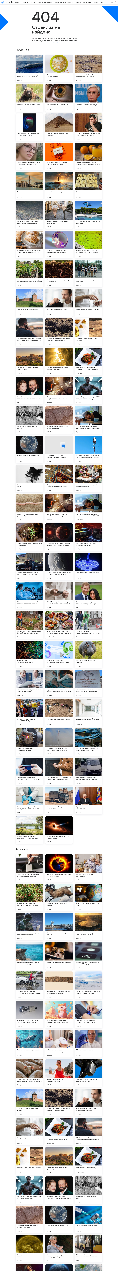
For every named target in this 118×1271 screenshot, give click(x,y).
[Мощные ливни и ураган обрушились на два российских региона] (29, 1131)
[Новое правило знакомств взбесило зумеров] (59, 1219)
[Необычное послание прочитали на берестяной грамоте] (59, 1131)
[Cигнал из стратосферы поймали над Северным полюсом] (88, 1131)
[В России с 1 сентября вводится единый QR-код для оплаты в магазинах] (88, 1102)
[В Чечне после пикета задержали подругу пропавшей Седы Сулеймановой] (29, 156)
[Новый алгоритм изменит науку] (88, 566)
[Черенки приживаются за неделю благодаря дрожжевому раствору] (29, 273)
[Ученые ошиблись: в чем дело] (29, 449)
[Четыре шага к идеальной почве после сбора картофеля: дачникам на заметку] (59, 332)
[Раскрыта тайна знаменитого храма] (29, 303)
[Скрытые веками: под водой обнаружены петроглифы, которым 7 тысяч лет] (29, 215)
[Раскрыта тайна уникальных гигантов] (88, 654)
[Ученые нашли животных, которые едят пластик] (59, 273)
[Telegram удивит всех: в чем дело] (88, 303)
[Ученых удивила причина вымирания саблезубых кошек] (29, 830)
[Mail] (2, 2)
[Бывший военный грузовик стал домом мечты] (59, 800)
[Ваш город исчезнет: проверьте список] (88, 1044)
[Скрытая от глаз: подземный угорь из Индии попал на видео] (29, 508)
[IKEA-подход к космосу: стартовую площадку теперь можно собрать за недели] (88, 976)
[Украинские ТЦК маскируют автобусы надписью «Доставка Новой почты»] (88, 771)
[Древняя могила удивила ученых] (29, 98)
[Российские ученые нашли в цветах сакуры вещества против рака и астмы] (88, 859)
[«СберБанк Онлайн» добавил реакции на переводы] (29, 976)
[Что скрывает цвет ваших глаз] (59, 98)
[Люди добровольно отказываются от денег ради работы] (59, 888)
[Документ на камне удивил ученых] (29, 420)
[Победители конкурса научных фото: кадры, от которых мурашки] (59, 859)
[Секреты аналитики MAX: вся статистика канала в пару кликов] (88, 830)
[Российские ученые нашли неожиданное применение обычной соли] (59, 244)
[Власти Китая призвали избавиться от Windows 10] (59, 449)
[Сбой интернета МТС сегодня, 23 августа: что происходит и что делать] (59, 771)
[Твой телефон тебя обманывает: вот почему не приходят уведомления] (29, 859)
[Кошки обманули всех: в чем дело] (59, 1102)
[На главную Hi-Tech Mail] (8, 2)
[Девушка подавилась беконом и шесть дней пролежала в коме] (88, 713)
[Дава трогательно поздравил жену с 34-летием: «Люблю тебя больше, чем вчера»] (59, 947)
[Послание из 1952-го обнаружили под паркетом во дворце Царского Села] (88, 68)
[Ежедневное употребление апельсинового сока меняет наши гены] (88, 156)
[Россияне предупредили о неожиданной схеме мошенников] (59, 1161)
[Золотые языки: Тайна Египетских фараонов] (88, 332)
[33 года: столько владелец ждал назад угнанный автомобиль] (29, 566)
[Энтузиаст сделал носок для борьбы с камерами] (88, 1219)
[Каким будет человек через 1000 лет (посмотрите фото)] (88, 390)
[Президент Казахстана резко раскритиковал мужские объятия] (88, 98)
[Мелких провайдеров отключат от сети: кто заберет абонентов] (88, 449)
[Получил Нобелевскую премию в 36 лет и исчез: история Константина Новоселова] (88, 127)
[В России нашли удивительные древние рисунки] (59, 420)
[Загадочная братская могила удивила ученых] (29, 361)
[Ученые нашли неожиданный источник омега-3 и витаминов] (88, 244)
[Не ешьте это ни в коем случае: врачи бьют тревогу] (59, 68)
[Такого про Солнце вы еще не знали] (29, 888)
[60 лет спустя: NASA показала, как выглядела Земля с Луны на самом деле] (59, 566)
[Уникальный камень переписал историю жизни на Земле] (88, 1073)
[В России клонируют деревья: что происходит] (29, 537)
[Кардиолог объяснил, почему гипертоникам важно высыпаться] (59, 683)
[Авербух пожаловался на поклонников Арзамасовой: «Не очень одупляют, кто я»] (29, 390)
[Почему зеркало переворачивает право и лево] (29, 918)
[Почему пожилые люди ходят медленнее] (59, 215)
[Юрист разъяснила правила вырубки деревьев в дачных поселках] (59, 390)
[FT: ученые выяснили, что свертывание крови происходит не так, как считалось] (88, 1190)
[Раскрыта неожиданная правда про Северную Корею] (29, 1073)
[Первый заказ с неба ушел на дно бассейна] (88, 215)
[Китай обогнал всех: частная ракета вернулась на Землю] (59, 742)
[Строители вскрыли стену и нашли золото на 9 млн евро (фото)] (88, 185)
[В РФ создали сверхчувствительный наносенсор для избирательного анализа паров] (29, 654)
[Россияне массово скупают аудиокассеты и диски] (59, 156)
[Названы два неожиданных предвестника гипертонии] (88, 1161)
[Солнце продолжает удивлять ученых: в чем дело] (59, 361)
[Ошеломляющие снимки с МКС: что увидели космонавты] (29, 127)
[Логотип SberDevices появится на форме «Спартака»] (59, 976)
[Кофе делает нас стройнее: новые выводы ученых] (59, 303)
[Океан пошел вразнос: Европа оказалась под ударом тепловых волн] (29, 1102)
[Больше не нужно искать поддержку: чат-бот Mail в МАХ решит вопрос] (59, 654)
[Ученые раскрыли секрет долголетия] (88, 1014)
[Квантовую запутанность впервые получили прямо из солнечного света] (88, 918)
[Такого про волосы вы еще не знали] (29, 478)
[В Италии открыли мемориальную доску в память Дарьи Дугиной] (88, 683)
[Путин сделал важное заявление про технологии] (88, 888)
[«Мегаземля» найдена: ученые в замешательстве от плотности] (59, 537)
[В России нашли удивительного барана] (59, 1044)
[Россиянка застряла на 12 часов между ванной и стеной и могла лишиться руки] (29, 800)
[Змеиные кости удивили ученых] (59, 713)
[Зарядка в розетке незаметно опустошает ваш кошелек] (29, 1014)
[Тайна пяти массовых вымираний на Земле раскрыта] (59, 1014)
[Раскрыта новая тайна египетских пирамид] (59, 127)
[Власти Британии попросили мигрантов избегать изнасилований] (29, 185)
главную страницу (52, 42)
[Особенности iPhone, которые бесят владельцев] (59, 918)
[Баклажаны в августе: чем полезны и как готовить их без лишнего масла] (88, 361)
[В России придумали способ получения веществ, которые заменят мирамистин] (29, 595)
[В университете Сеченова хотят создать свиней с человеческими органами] (29, 1219)
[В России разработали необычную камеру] (29, 742)
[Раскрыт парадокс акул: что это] (29, 1190)
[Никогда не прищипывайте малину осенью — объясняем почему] (29, 1044)
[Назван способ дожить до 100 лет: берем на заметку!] (88, 478)
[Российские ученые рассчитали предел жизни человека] (59, 185)
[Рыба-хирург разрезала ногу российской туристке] (88, 947)
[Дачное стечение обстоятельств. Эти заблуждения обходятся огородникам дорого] (29, 625)
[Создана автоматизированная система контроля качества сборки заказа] (59, 478)
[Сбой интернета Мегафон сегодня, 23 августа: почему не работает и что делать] (29, 771)
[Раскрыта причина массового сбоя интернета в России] (88, 742)
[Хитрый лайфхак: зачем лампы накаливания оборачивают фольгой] (29, 1161)
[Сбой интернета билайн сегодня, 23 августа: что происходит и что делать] (29, 332)
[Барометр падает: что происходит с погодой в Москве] (88, 625)
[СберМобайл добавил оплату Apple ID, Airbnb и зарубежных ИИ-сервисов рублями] (59, 595)
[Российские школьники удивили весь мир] (88, 273)
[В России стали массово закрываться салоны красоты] (59, 1190)
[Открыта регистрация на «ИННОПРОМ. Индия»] (29, 713)
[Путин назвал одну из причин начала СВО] (88, 800)
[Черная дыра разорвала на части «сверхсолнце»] (59, 830)
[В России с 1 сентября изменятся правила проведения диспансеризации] (29, 683)
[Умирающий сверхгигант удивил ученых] (59, 1073)
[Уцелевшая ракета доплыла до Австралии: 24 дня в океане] (29, 68)
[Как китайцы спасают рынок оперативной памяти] (88, 537)
